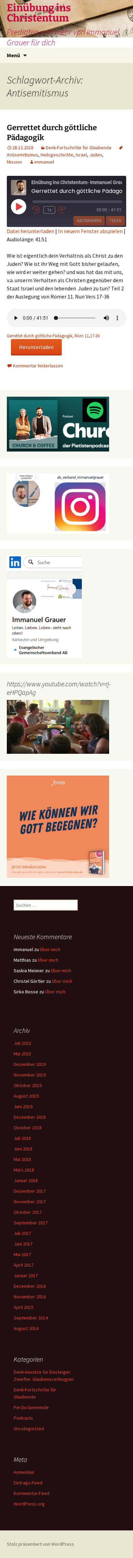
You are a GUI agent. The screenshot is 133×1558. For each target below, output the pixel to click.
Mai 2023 (22, 1054)
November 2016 (30, 1297)
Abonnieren (89, 221)
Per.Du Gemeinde (31, 1407)
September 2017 (31, 1223)
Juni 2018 (23, 1149)
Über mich (50, 949)
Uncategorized (29, 1428)
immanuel (44, 162)
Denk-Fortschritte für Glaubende (79, 147)
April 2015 (23, 1307)
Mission (14, 162)
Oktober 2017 (28, 1212)
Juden (95, 155)
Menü (13, 55)
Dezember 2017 (30, 1191)
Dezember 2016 (30, 1286)
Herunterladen (36, 346)
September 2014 (31, 1318)
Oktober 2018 (28, 1128)
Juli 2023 (22, 1043)
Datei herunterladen (30, 231)
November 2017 (30, 1201)
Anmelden (24, 1472)
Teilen (115, 221)
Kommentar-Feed (31, 1493)
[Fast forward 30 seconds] (66, 210)
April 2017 (23, 1265)
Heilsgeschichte (57, 155)
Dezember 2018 (30, 1117)
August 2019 (26, 1096)
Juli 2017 (22, 1233)
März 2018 (24, 1170)
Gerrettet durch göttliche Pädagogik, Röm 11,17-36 (53, 335)
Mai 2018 (22, 1159)
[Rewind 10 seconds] (36, 210)
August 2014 (26, 1328)
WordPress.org (29, 1504)
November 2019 (30, 1075)
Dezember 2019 (30, 1064)
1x (49, 210)
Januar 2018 (26, 1180)
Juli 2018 (22, 1138)
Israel (81, 155)
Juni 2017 (23, 1244)
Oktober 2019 (28, 1085)
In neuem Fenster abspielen (90, 231)
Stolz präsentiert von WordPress (40, 1544)
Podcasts (23, 1418)
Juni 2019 (23, 1106)
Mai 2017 (22, 1254)
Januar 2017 (26, 1275)
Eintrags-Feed (28, 1483)
